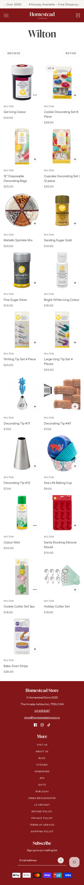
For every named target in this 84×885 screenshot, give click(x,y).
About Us (42, 751)
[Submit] (61, 860)
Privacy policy (42, 818)
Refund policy (42, 811)
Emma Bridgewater (42, 798)
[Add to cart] (35, 95)
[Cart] (77, 15)
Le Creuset (42, 804)
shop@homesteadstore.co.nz (42, 717)
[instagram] (42, 725)
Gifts (42, 784)
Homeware (42, 771)
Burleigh (42, 791)
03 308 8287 (42, 710)
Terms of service (42, 824)
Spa (42, 778)
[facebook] (35, 725)
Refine (71, 53)
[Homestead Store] (42, 15)
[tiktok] (48, 725)
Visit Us (42, 744)
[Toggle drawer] (6, 15)
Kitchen (42, 764)
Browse (14, 53)
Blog (42, 758)
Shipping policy (42, 831)
